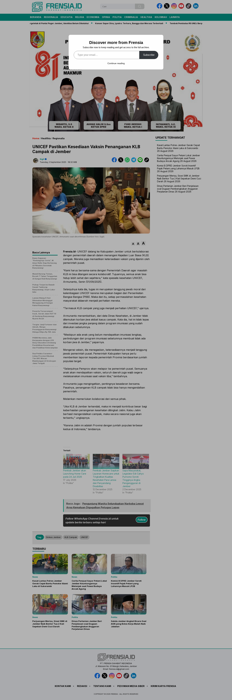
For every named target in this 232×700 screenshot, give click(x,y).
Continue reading (116, 63)
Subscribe (149, 55)
